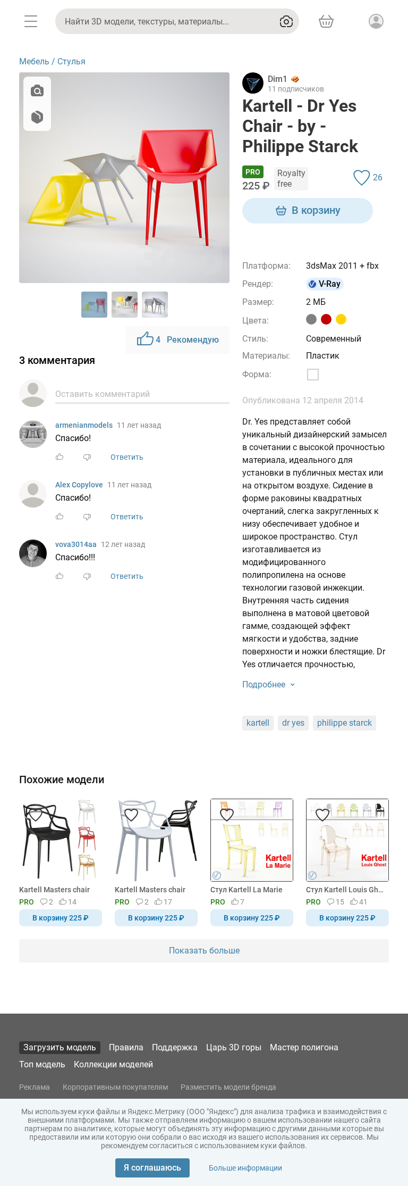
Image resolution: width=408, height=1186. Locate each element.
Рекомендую (187, 340)
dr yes (293, 723)
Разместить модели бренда (228, 1087)
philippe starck (344, 723)
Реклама (34, 1087)
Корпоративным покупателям (115, 1087)
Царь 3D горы (233, 1047)
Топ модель (42, 1064)
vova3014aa (76, 544)
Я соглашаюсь (152, 1168)
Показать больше (204, 951)
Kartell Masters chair (54, 889)
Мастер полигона (304, 1047)
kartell (257, 723)
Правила (126, 1047)
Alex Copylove (79, 484)
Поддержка (175, 1047)
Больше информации (245, 1168)
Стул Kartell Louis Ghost (345, 889)
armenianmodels (84, 425)
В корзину (316, 210)
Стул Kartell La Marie (246, 889)
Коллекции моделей (113, 1064)
